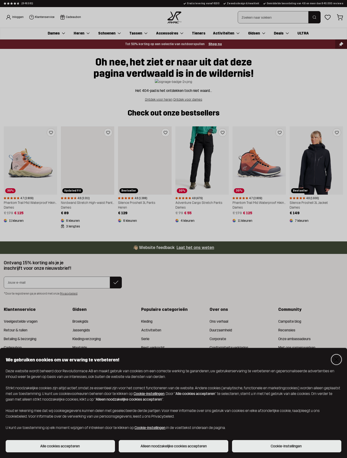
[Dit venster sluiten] (336, 359)
